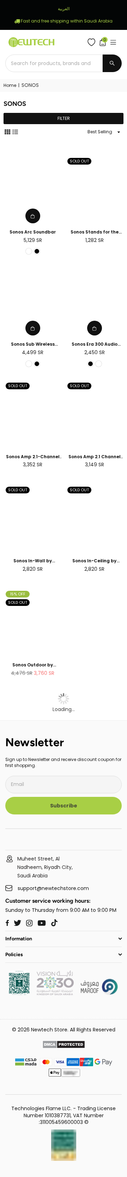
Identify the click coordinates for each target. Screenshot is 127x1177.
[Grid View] (7, 131)
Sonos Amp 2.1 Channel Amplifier (94, 457)
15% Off (17, 594)
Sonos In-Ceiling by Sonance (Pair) (94, 561)
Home (10, 85)
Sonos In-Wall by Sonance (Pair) (32, 561)
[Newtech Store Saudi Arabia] (19, 993)
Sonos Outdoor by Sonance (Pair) (32, 665)
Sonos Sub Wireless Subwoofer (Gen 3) (33, 344)
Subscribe (63, 805)
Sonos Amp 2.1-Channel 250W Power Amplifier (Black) (33, 457)
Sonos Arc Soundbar (33, 232)
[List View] (15, 131)
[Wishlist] (92, 42)
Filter (64, 118)
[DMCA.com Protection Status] (63, 1045)
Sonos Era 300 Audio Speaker (94, 344)
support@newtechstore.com (53, 888)
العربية (63, 9)
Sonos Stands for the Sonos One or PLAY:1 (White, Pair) (95, 232)
